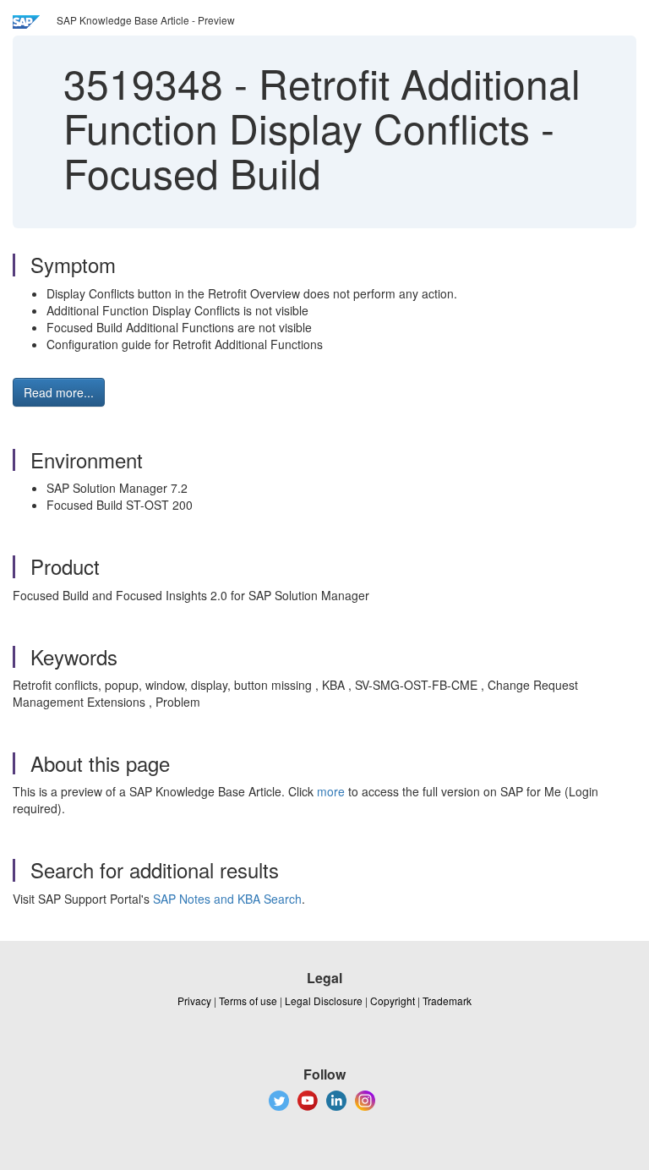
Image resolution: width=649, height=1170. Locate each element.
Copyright (392, 1000)
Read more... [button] (59, 392)
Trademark (447, 1000)
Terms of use (248, 1000)
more (331, 791)
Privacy (194, 1000)
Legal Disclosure (324, 1000)
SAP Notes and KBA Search (227, 898)
